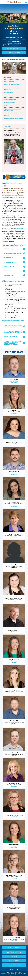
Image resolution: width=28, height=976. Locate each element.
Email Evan (14, 910)
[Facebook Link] (10, 969)
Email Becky (14, 786)
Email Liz (14, 601)
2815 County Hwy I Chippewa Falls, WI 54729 (14, 42)
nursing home (19, 228)
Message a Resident (14, 948)
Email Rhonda (14, 816)
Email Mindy (14, 878)
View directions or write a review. (15, 45)
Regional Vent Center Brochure (11, 96)
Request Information (14, 48)
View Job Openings (14, 53)
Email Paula (14, 537)
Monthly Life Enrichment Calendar (12, 84)
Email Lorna (14, 940)
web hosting (10, 973)
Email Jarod (14, 474)
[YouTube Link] (17, 969)
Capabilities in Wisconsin (10, 99)
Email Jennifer (14, 847)
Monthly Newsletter (9, 81)
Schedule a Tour (14, 960)
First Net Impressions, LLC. (19, 973)
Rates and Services (8, 92)
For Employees (18, 974)
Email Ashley (14, 413)
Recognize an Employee (14, 952)
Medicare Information (9, 105)
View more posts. (8, 167)
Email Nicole (14, 693)
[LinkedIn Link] (15, 969)
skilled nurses (20, 233)
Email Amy (14, 662)
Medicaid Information (9, 102)
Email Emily (14, 506)
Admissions (14, 956)
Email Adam (14, 725)
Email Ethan (14, 382)
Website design (3, 973)
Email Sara (14, 569)
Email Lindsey (14, 443)
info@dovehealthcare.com (14, 37)
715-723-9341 (14, 34)
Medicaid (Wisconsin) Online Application (13, 118)
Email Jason (14, 631)
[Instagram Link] (12, 969)
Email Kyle (14, 755)
